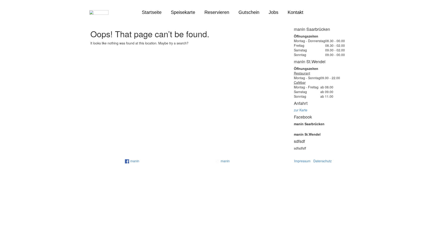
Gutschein (248, 12)
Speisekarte (183, 12)
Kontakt (295, 12)
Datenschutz (322, 161)
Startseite (152, 12)
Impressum (302, 161)
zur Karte (300, 110)
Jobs (273, 12)
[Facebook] (333, 12)
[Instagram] (343, 12)
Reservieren (216, 12)
